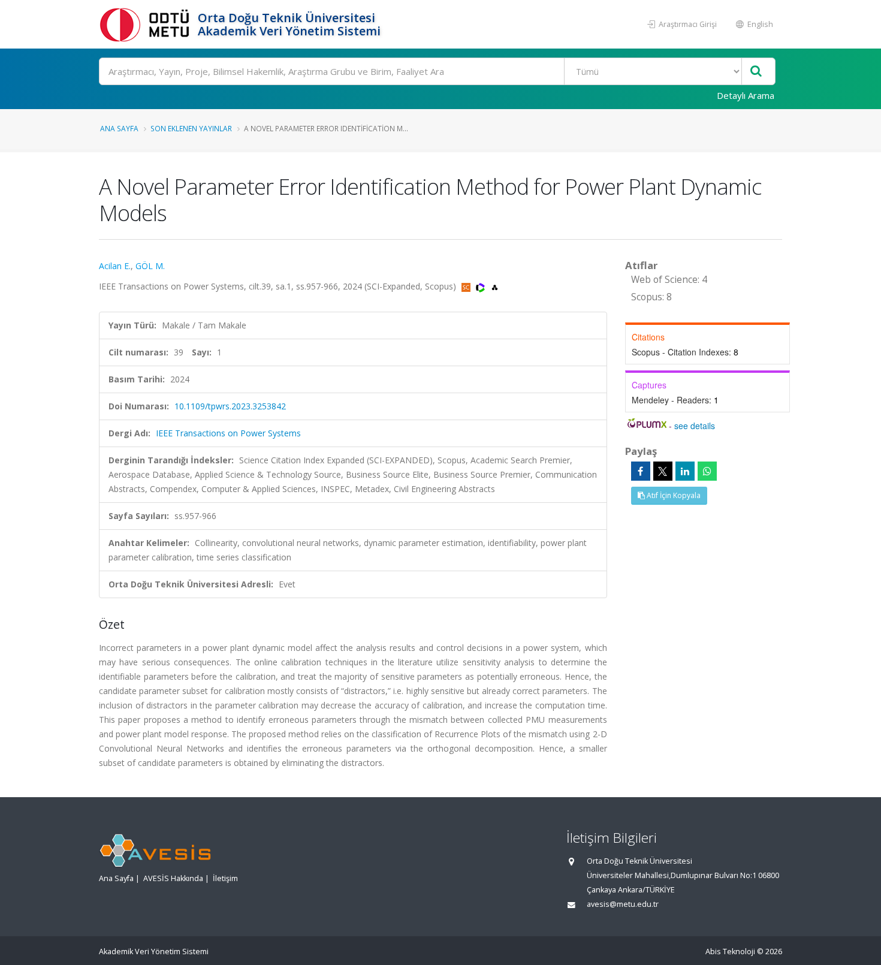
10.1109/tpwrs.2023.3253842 (230, 406)
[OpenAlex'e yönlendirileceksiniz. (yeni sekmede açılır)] (494, 286)
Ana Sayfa (119, 128)
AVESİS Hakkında (173, 878)
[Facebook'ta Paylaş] (640, 471)
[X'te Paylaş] (662, 471)
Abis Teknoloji (730, 951)
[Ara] (756, 71)
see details (694, 426)
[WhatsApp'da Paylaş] (707, 471)
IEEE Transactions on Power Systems (228, 433)
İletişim (225, 878)
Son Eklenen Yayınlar (191, 128)
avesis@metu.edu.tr (623, 904)
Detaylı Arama (745, 95)
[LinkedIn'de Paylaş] (685, 471)
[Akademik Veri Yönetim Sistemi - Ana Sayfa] (147, 24)
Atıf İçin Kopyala (673, 495)
